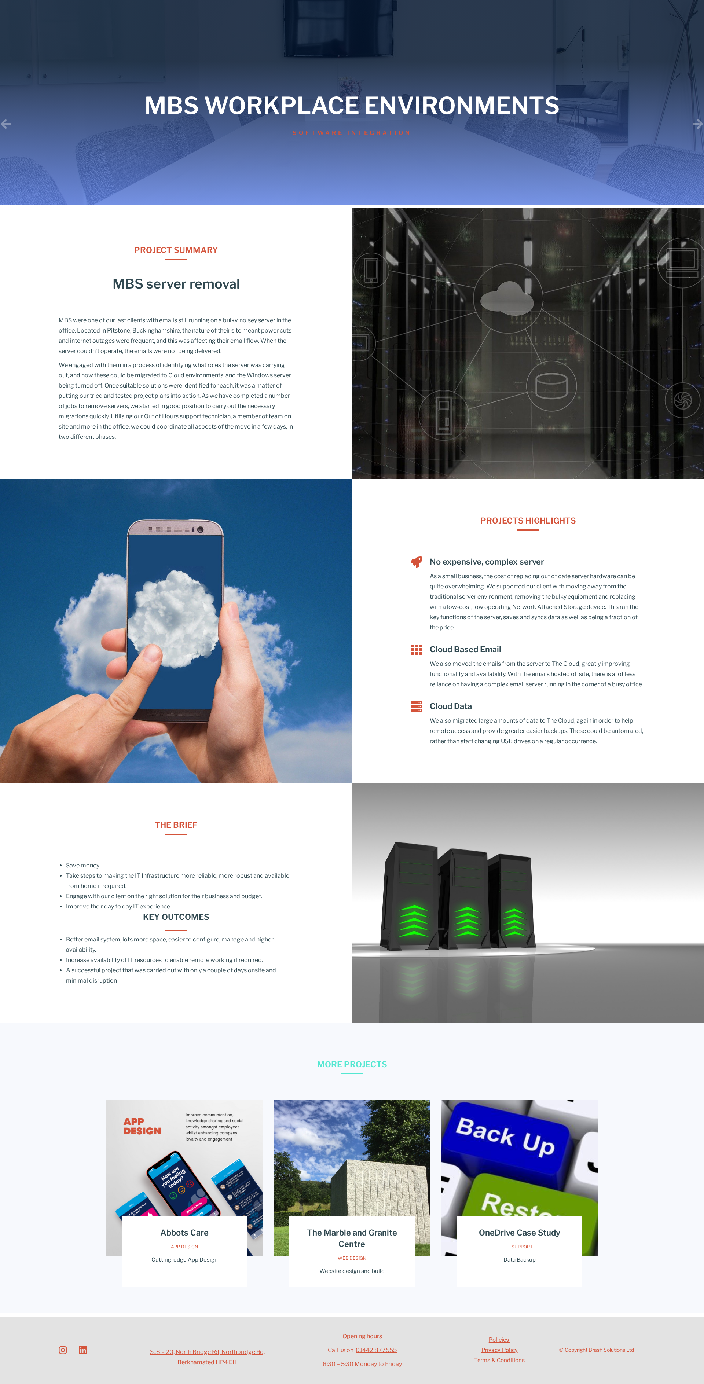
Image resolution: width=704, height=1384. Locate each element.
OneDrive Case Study (519, 1232)
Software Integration (352, 132)
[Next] (528, 124)
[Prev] (176, 124)
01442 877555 (376, 1350)
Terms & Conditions (499, 1360)
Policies (499, 1339)
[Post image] (184, 1178)
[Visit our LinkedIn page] (83, 1350)
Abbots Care (184, 1232)
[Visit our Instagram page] (63, 1350)
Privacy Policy (499, 1350)
